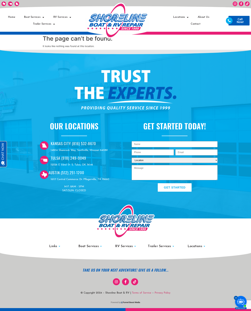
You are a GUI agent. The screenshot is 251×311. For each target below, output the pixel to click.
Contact (195, 24)
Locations (179, 17)
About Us (203, 17)
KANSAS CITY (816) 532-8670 (73, 143)
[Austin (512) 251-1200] (44, 174)
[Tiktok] (247, 3)
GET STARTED (174, 187)
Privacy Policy (162, 293)
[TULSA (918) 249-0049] (44, 160)
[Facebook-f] (241, 3)
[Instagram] (235, 3)
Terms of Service (141, 293)
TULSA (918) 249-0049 (68, 158)
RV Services (60, 17)
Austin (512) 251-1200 (66, 172)
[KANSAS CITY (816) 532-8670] (44, 145)
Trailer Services (42, 24)
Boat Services (32, 17)
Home (11, 17)
